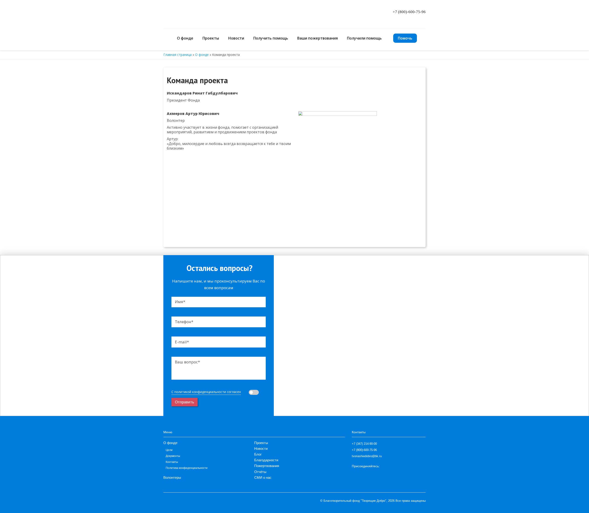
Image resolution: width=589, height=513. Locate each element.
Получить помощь (270, 38)
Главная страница (177, 54)
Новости (236, 38)
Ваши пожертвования (317, 38)
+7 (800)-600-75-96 (409, 12)
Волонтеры (172, 477)
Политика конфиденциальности (187, 468)
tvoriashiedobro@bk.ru (367, 456)
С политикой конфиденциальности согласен (206, 392)
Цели (169, 450)
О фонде (202, 54)
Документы (173, 456)
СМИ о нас (262, 477)
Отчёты (260, 472)
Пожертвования (266, 466)
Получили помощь (364, 38)
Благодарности (266, 460)
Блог (258, 454)
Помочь (405, 38)
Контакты (172, 462)
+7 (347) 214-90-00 (364, 443)
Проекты (210, 38)
